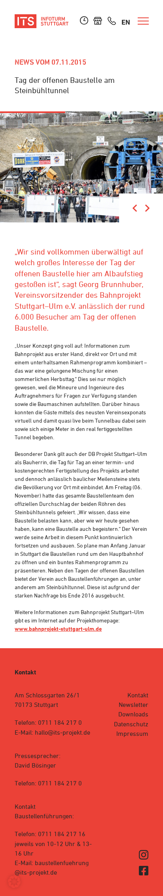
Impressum (132, 733)
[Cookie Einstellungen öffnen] (14, 886)
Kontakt (137, 695)
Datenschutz (131, 724)
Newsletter (133, 704)
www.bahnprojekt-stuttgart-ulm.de (58, 628)
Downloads (133, 714)
